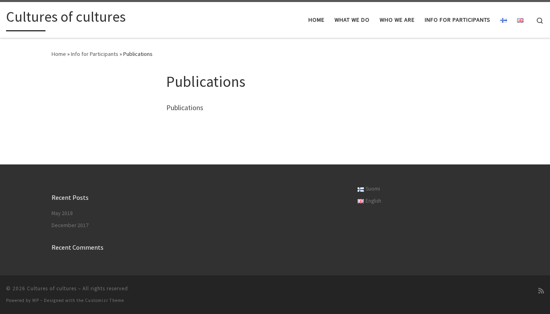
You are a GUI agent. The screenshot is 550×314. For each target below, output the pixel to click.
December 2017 (70, 225)
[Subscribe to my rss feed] (541, 291)
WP (35, 300)
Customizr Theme (104, 300)
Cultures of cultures (52, 288)
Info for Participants (94, 53)
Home (59, 53)
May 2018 (62, 213)
